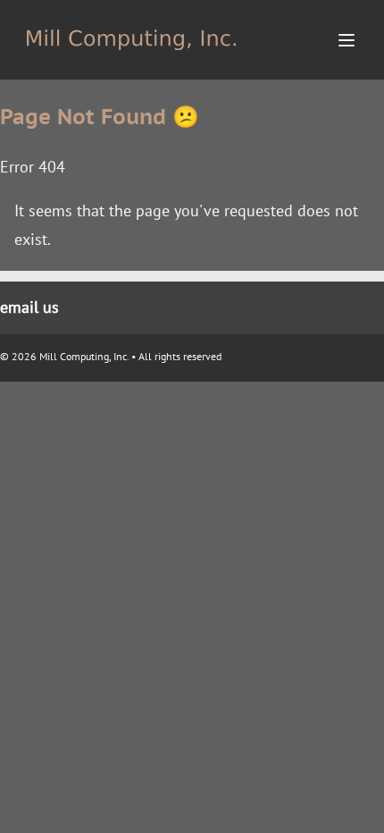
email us (29, 307)
